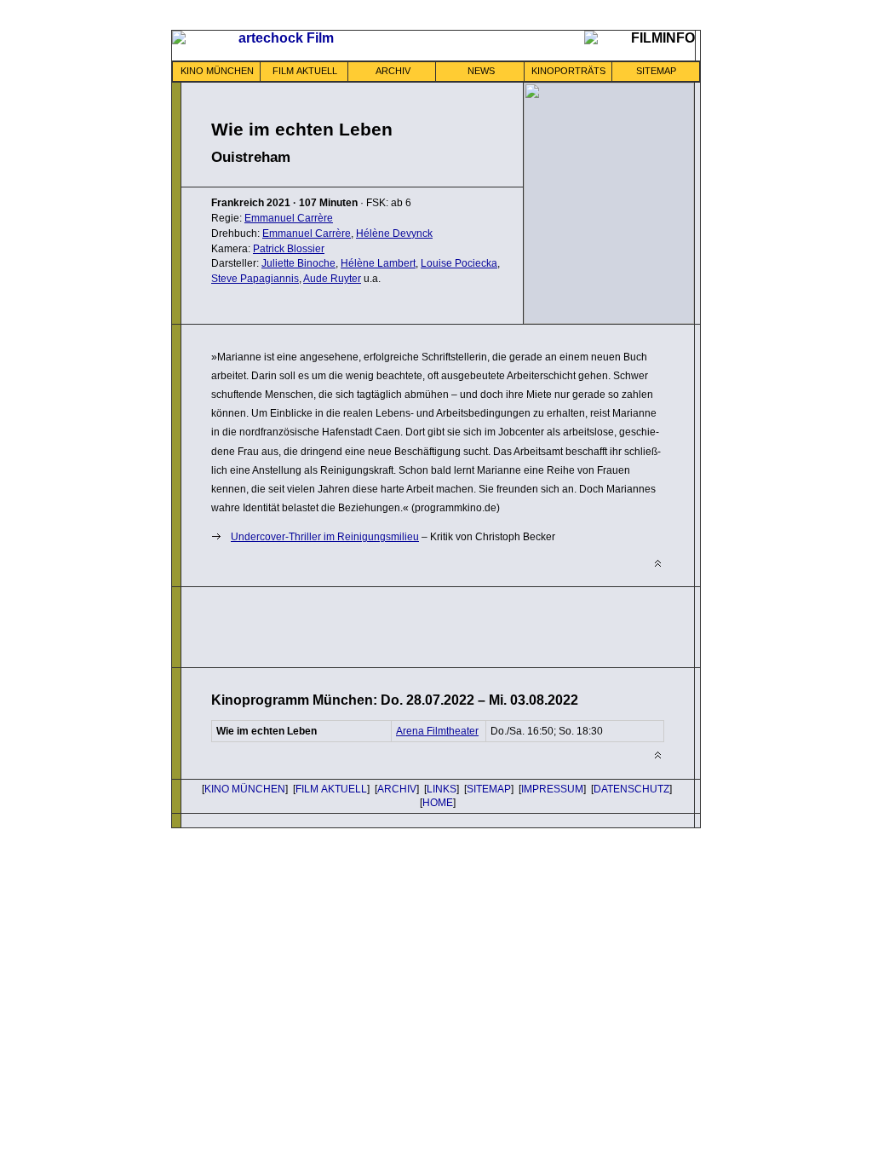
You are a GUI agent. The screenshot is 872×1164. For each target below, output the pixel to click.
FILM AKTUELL (304, 71)
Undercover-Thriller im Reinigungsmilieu (325, 537)
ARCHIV (393, 71)
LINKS (441, 789)
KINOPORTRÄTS (568, 71)
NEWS (481, 71)
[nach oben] (657, 563)
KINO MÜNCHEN (217, 71)
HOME (437, 803)
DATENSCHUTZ (631, 789)
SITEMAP (656, 71)
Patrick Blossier (288, 249)
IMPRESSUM (552, 789)
